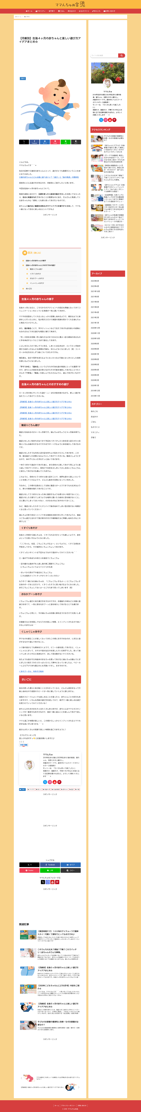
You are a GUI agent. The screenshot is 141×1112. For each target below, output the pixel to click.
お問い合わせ (82, 1105)
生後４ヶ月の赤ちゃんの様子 (36, 260)
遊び (72, 789)
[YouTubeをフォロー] (55, 782)
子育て (23, 789)
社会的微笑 (56, 789)
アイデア (31, 789)
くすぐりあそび (35, 274)
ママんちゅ (48, 755)
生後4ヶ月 (47, 789)
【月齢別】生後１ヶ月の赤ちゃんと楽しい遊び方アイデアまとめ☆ (45, 407)
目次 (30, 253)
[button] (76, 142)
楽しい (39, 789)
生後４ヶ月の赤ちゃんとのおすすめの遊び (40, 265)
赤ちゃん (65, 789)
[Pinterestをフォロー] (59, 782)
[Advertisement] (50, 29)
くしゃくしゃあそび (37, 283)
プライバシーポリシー (68, 1105)
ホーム (57, 1105)
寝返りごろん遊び (36, 269)
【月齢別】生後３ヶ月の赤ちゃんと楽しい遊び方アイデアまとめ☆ (45, 418)
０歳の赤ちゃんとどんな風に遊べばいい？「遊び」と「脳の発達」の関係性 (49, 177)
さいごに (29, 288)
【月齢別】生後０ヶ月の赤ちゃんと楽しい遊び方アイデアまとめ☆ (45, 402)
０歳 (78, 789)
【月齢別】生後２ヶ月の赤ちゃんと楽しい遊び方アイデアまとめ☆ (45, 413)
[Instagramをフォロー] (50, 782)
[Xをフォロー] (45, 782)
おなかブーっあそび (37, 278)
